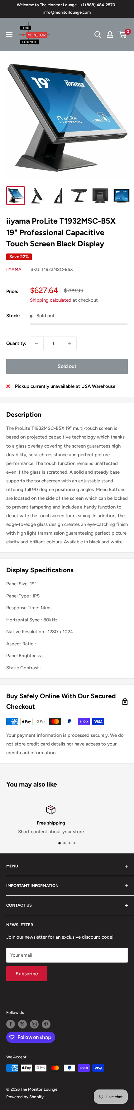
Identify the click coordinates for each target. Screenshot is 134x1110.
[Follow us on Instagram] (34, 1024)
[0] (123, 34)
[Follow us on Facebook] (10, 1024)
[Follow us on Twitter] (22, 1024)
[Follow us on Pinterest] (46, 1024)
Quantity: (16, 343)
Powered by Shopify (25, 1096)
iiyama (14, 269)
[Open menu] (9, 34)
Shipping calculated (50, 300)
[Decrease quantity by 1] (36, 343)
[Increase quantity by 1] (69, 343)
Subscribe (27, 974)
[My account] (110, 34)
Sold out (67, 366)
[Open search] (97, 34)
